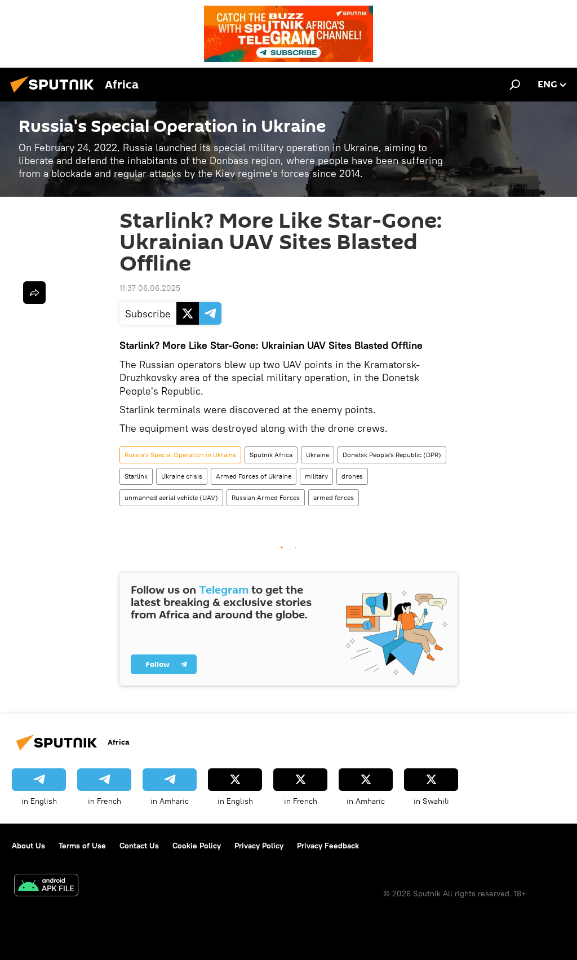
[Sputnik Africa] (55, 94)
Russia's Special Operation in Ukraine (180, 454)
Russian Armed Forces (266, 497)
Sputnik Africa (271, 454)
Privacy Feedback (328, 845)
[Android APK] (46, 886)
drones (352, 476)
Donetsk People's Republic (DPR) (392, 454)
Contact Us (139, 845)
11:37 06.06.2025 (149, 288)
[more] (34, 292)
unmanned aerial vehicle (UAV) (171, 497)
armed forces (333, 497)
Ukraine (317, 454)
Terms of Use (82, 845)
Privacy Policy (258, 845)
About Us (28, 845)
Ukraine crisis (181, 476)
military (316, 476)
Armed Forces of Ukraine (253, 476)
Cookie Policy (196, 845)
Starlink (136, 476)
